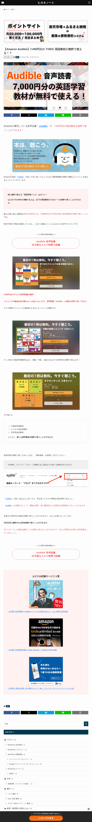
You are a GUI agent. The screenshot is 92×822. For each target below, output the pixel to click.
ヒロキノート (46, 2)
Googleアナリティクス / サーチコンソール (25, 764)
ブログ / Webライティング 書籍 (20, 803)
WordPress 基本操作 (16, 745)
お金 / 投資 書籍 (15, 799)
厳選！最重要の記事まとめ (19, 808)
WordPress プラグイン (17, 750)
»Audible (43, 126)
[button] (12, 115)
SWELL (13, 773)
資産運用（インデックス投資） (20, 784)
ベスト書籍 (13, 794)
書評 (17, 57)
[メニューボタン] (89, 2)
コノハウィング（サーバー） (20, 759)
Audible (21, 177)
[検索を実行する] (86, 723)
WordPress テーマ (15, 769)
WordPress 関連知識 (16, 754)
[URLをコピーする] (80, 115)
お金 (10, 778)
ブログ (11, 740)
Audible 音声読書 (45, 818)
